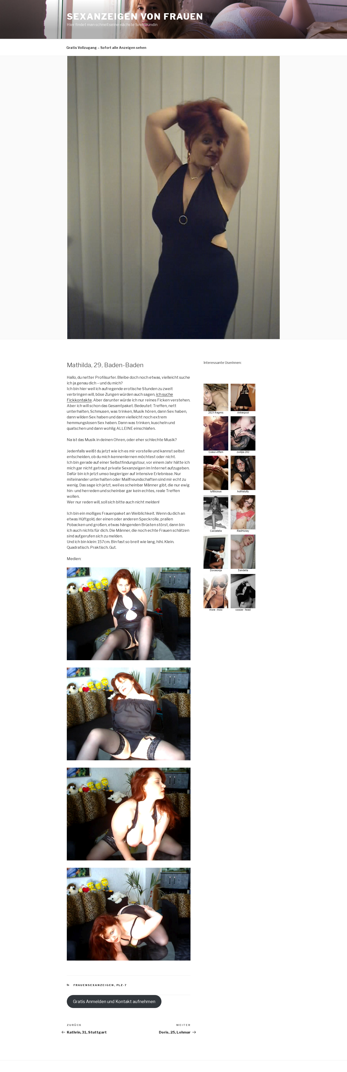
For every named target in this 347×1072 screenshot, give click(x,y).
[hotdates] (230, 609)
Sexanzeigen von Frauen (135, 16)
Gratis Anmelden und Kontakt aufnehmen (114, 1001)
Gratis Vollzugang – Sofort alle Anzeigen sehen (106, 48)
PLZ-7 (121, 985)
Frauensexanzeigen (93, 985)
